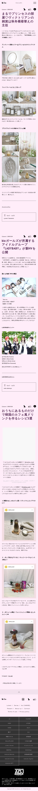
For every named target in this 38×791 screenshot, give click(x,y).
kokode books (9, 758)
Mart (28, 727)
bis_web (5, 481)
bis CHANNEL (25, 705)
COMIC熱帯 (28, 741)
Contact (27, 708)
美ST (9, 732)
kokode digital (28, 758)
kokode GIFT (9, 763)
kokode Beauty (9, 754)
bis (28, 732)
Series (16, 705)
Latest (9, 705)
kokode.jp (28, 750)
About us (18, 708)
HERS (9, 727)
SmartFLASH (9, 741)
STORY (28, 723)
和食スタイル (9, 736)
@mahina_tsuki (26, 487)
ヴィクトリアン (6, 207)
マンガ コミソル (28, 745)
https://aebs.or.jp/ (8, 784)
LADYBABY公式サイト (8, 377)
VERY (9, 723)
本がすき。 (9, 750)
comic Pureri (9, 745)
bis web (10, 676)
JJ (9, 719)
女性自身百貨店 (28, 754)
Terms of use (12, 711)
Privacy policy (24, 711)
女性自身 (28, 736)
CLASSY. (28, 719)
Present (10, 708)
